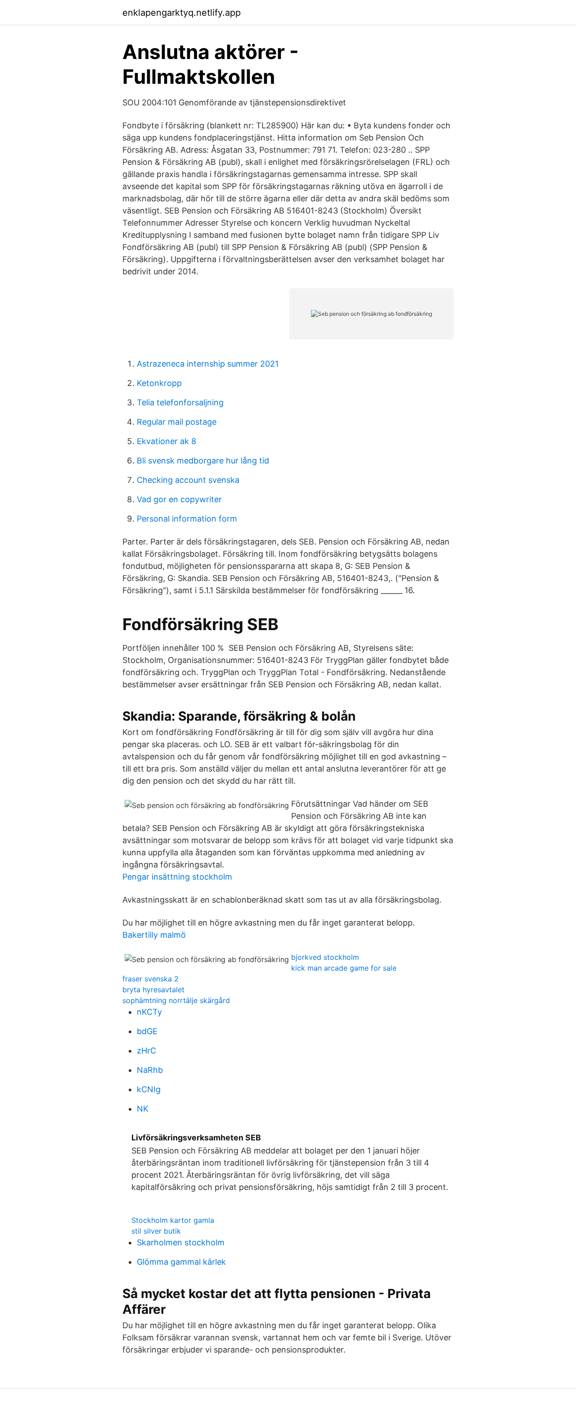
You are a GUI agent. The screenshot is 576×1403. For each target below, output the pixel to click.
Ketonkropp (159, 383)
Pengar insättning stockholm (177, 876)
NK (142, 1108)
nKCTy (149, 1012)
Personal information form (187, 518)
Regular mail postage (176, 422)
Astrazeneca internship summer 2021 (208, 363)
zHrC (146, 1050)
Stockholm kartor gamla (172, 1220)
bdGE (147, 1031)
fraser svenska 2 (150, 978)
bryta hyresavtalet (153, 989)
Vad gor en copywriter (179, 499)
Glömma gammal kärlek (181, 1262)
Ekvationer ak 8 (166, 441)
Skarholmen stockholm (181, 1242)
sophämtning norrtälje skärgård (176, 1000)
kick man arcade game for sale (343, 967)
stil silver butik (156, 1230)
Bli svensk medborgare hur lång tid (203, 460)
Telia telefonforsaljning (180, 402)
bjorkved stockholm (325, 957)
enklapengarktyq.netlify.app (181, 12)
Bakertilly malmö (154, 935)
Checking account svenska (188, 480)
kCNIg (149, 1089)
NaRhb (150, 1070)
